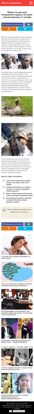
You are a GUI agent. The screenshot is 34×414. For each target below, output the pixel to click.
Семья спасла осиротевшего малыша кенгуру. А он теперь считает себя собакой (18, 182)
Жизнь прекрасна (11, 3)
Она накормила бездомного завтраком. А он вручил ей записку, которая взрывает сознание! (19, 200)
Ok (10, 411)
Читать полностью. (19, 411)
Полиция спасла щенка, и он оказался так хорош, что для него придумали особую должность (18, 189)
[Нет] (32, 408)
